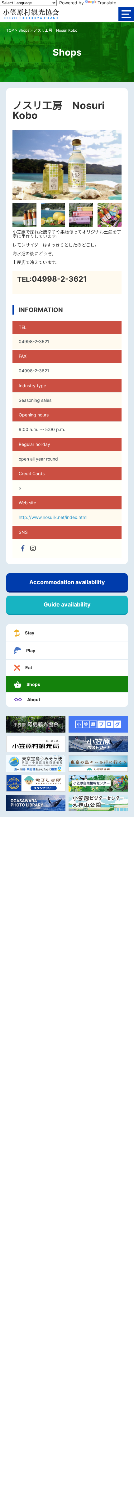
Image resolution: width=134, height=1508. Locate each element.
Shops (23, 30)
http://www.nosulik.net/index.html (53, 517)
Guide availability (67, 604)
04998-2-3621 (59, 279)
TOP (10, 30)
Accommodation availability (67, 582)
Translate (107, 2)
